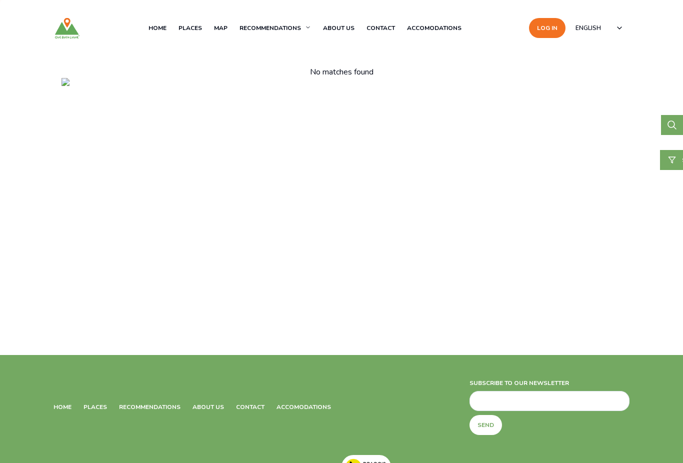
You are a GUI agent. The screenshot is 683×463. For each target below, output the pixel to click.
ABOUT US (338, 28)
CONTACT (380, 28)
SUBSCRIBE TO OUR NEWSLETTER (519, 383)
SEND (486, 425)
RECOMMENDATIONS (270, 28)
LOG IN (547, 28)
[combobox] (600, 28)
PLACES (190, 28)
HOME (157, 28)
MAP (221, 28)
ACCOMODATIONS (434, 28)
